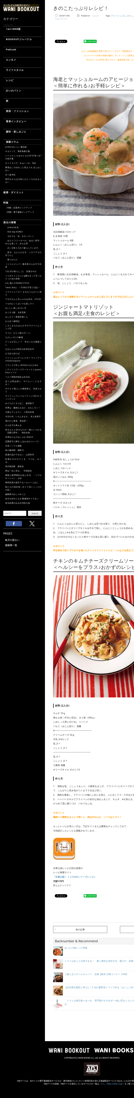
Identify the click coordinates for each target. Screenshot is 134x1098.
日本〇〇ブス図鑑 (13, 445)
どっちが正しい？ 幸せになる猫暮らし (23, 343)
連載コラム (11, 141)
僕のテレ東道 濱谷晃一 (16, 420)
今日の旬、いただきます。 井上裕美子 (23, 416)
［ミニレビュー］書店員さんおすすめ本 (23, 265)
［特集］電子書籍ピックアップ (19, 212)
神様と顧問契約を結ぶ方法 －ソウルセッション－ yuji (23, 476)
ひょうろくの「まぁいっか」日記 (20, 163)
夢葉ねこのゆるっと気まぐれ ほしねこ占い (23, 169)
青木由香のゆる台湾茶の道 (17, 503)
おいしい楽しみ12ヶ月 (15, 308)
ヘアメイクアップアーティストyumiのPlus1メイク (23, 371)
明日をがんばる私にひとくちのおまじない (23, 180)
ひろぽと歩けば (12, 353)
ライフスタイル (13, 70)
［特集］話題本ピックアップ (18, 207)
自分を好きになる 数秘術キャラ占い (22, 498)
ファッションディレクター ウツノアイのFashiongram (23, 359)
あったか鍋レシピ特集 (76, 947)
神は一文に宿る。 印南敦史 (19, 470)
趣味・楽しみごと (14, 131)
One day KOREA (14, 231)
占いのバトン (12, 90)
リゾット (63, 18)
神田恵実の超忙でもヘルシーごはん (21, 482)
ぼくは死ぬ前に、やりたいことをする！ (23, 383)
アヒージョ (116, 15)
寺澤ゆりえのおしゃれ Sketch (19, 437)
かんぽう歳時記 (12, 321)
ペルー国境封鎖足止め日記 (17, 377)
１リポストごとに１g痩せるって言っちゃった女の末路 (23, 277)
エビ (124, 15)
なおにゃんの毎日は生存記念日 (19, 349)
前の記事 (80, 929)
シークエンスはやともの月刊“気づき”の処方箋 (23, 157)
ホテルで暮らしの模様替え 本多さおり (23, 390)
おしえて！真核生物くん (16, 316)
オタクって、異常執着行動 (17, 151)
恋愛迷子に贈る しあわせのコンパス (22, 441)
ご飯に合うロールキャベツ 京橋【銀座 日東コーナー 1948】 (96, 974)
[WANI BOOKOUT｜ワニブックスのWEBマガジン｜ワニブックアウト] (21, 9)
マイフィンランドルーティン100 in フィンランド (23, 397)
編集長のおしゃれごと (15, 494)
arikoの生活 (11, 227)
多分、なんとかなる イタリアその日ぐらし (23, 254)
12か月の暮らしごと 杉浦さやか (21, 271)
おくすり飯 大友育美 (15, 312)
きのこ (130, 15)
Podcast (9, 49)
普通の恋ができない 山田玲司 (19, 454)
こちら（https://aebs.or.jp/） (112, 1083)
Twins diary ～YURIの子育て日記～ (22, 287)
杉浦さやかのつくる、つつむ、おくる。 (23, 460)
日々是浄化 (10, 174)
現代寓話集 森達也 (14, 466)
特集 (5, 202)
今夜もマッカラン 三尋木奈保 (19, 412)
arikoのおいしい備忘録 (16, 146)
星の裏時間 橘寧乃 (14, 450)
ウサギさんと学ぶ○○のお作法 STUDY (23, 299)
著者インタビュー (14, 121)
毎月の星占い (12, 540)
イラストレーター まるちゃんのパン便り (23, 293)
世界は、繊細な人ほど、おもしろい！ (22, 407)
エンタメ (9, 59)
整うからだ (11, 259)
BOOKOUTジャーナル (17, 39)
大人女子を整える (13, 425)
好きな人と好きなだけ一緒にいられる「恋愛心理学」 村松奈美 (23, 431)
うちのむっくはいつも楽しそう (19, 303)
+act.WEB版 (12, 28)
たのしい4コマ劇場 (14, 337)
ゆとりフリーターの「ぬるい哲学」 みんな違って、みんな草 (23, 242)
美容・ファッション (16, 111)
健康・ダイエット (13, 192)
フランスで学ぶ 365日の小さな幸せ (21, 365)
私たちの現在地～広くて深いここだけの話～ (23, 488)
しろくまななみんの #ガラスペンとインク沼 (23, 327)
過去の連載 (9, 222)
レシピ (8, 80)
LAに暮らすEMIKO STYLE (17, 283)
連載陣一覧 (11, 545)
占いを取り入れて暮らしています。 (22, 247)
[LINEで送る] (90, 41)
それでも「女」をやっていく (19, 236)
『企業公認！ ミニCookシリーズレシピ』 (74, 876)
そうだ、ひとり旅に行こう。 (18, 333)
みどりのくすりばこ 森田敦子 (19, 403)
